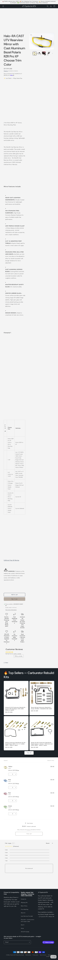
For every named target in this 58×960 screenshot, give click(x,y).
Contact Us (23, 899)
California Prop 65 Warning (11, 560)
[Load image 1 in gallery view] (35, 53)
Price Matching (24, 909)
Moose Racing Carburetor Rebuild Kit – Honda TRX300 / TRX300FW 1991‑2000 (41, 708)
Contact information (50, 956)
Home (22, 928)
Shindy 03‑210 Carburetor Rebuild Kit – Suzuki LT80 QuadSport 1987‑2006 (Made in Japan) (15, 709)
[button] (3, 6)
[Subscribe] (29, 942)
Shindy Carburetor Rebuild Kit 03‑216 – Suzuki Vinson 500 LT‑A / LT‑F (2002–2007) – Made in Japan (15, 744)
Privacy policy (35, 955)
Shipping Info (24, 902)
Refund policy (28, 955)
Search (22, 925)
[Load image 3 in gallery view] (44, 53)
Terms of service (43, 955)
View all (29, 753)
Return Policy (24, 906)
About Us (23, 913)
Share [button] (6, 662)
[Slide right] (52, 53)
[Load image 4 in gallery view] (48, 53)
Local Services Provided (27, 916)
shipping (28, 829)
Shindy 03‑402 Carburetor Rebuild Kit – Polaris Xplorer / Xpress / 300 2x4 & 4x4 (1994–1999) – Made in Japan (41, 744)
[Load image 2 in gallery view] (39, 53)
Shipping (6, 71)
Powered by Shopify (20, 955)
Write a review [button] (19, 656)
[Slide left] (30, 53)
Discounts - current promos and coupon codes (27, 920)
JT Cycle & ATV (13, 955)
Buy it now (14, 599)
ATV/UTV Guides (25, 931)
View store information (11, 610)
